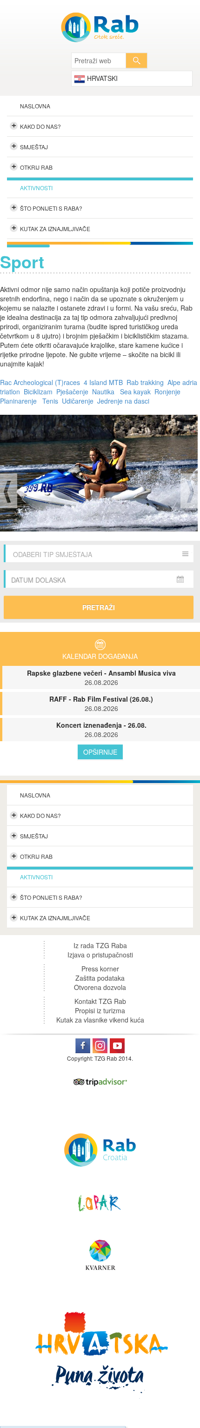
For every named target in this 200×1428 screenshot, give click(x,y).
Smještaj (30, 146)
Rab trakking (145, 382)
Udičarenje (77, 400)
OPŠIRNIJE (100, 752)
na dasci (136, 400)
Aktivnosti (36, 188)
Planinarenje (18, 400)
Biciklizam (38, 391)
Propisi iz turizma (100, 1010)
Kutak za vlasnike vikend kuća (100, 1019)
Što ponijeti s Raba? (47, 207)
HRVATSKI (101, 78)
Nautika (103, 391)
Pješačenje (72, 391)
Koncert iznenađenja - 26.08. (101, 729)
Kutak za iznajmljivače (51, 227)
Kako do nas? (36, 125)
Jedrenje (110, 400)
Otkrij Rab (32, 166)
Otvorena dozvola (100, 987)
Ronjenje (167, 391)
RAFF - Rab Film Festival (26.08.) (101, 703)
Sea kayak (135, 391)
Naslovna (35, 106)
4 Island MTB (104, 382)
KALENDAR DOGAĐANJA (100, 656)
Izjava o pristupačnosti (100, 954)
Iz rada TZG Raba (100, 945)
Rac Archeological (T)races (40, 382)
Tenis (50, 400)
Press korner (100, 968)
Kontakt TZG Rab (100, 1001)
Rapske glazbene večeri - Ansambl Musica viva (101, 677)
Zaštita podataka (100, 978)
